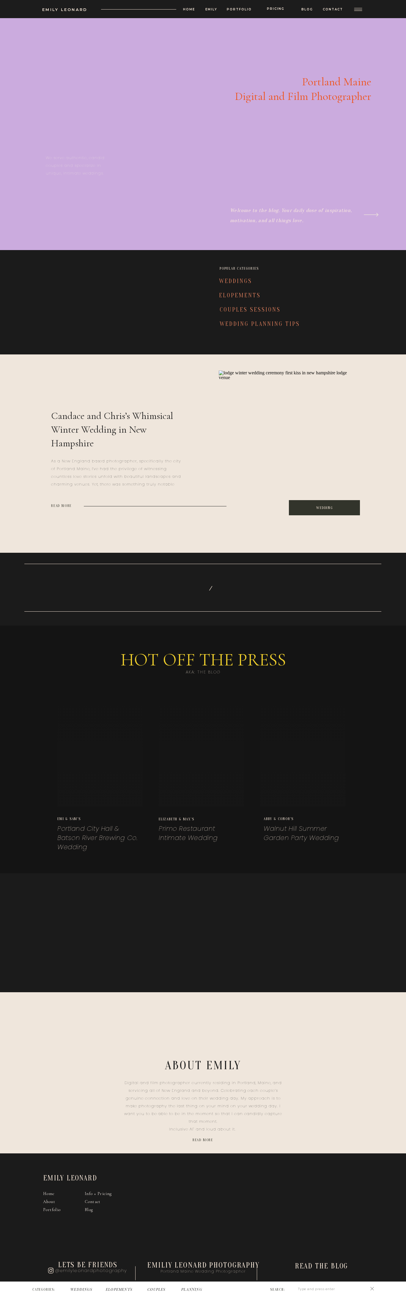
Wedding (324, 508)
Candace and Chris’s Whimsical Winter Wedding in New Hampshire (112, 429)
